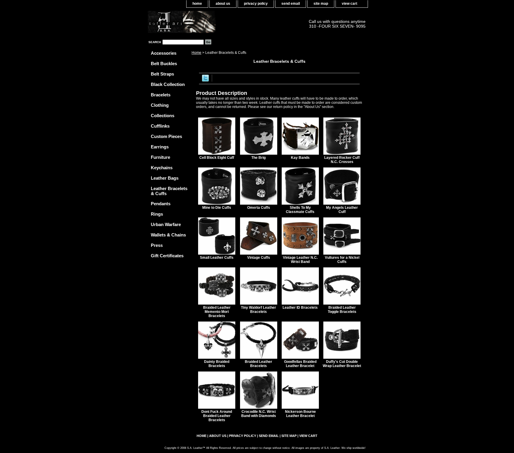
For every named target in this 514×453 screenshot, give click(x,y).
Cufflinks (160, 125)
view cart (349, 3)
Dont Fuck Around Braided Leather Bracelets (216, 416)
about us (223, 3)
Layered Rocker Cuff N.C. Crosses (342, 160)
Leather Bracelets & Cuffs (169, 191)
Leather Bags (164, 178)
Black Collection (168, 84)
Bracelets (160, 94)
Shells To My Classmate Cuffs (300, 210)
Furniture (160, 157)
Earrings (160, 146)
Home (196, 53)
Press (157, 245)
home (197, 3)
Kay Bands (300, 158)
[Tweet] (205, 80)
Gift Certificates (167, 255)
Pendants (160, 203)
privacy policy (256, 3)
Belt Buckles (164, 63)
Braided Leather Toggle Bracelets (342, 309)
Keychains (162, 167)
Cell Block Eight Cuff (216, 158)
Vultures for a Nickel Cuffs (342, 260)
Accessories (163, 53)
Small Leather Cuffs (217, 258)
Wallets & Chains (168, 234)
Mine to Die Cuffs (216, 208)
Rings (157, 214)
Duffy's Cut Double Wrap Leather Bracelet (342, 364)
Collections (162, 115)
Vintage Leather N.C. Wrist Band (300, 260)
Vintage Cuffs (258, 258)
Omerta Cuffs (258, 208)
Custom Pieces (166, 136)
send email (290, 3)
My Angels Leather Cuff (342, 210)
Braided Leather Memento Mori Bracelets (217, 311)
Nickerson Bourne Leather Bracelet (300, 414)
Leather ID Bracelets (300, 307)
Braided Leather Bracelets (258, 364)
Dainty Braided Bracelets (216, 364)
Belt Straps (162, 73)
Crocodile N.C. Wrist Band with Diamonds (258, 414)
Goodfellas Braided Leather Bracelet (300, 364)
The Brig (258, 158)
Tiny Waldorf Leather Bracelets (258, 309)
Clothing (160, 105)
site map (321, 3)
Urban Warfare (166, 224)
